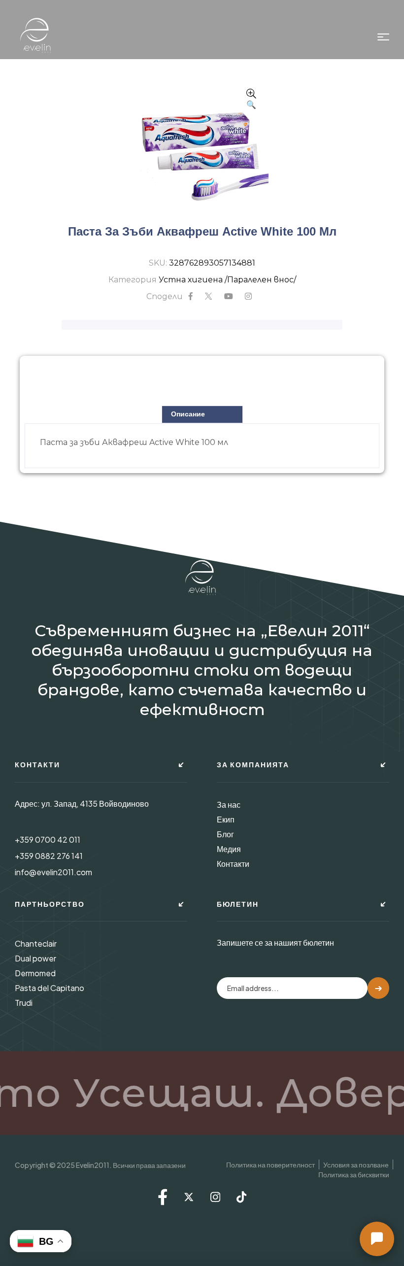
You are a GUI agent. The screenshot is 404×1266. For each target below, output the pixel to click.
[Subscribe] (378, 988)
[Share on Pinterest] (228, 297)
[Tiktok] (241, 1197)
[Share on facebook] (191, 297)
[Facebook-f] (163, 1197)
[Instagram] (215, 1197)
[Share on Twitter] (208, 297)
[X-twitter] (189, 1197)
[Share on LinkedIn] (248, 297)
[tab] (202, 414)
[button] (251, 100)
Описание (188, 414)
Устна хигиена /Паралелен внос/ (227, 279)
